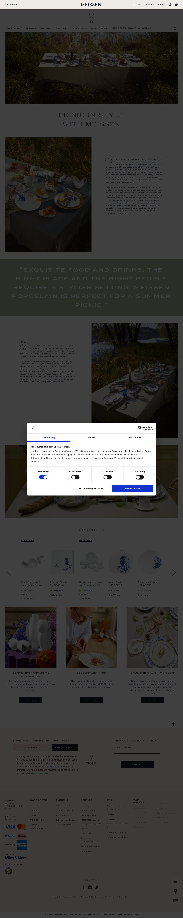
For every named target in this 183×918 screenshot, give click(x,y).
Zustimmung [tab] (48, 437)
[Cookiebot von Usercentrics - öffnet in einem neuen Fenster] (140, 428)
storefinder (11, 4)
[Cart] (176, 5)
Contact (161, 4)
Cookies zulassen (132, 488)
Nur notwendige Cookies (91, 488)
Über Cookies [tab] (134, 437)
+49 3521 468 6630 (143, 4)
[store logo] (91, 4)
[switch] (75, 477)
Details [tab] (91, 437)
